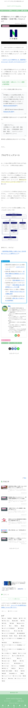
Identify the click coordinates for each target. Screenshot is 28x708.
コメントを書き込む (14, 599)
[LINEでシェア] (18, 348)
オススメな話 (5, 342)
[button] (25, 387)
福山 (9, 306)
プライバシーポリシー (14, 703)
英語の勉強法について (18, 280)
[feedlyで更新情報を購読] (15, 335)
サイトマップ (7, 701)
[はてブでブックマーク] (15, 348)
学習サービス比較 (6, 340)
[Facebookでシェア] (12, 348)
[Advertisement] (14, 415)
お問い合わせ (21, 701)
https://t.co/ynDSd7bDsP (9, 105)
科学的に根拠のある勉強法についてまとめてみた (14, 273)
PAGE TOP (14, 692)
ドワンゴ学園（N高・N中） (16, 342)
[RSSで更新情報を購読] (18, 335)
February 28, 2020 (8, 111)
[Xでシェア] (10, 348)
